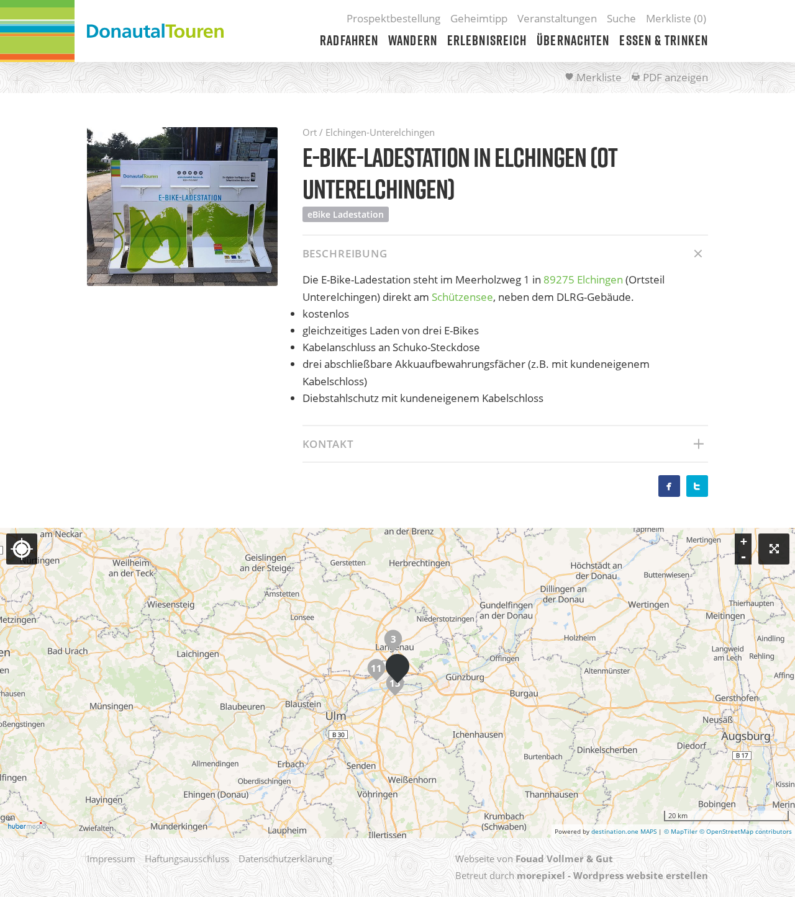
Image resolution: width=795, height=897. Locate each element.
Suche (621, 18)
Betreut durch (581, 875)
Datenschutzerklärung (285, 858)
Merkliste (598, 77)
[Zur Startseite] (155, 31)
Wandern (412, 40)
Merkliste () (676, 18)
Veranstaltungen (557, 18)
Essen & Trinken (663, 40)
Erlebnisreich (487, 40)
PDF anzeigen (674, 77)
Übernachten (573, 40)
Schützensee (462, 297)
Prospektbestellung (393, 18)
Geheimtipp (478, 18)
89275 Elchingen (583, 279)
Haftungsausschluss (187, 858)
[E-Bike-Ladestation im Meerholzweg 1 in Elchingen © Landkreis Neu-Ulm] (182, 206)
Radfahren (349, 40)
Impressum (111, 858)
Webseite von (534, 858)
